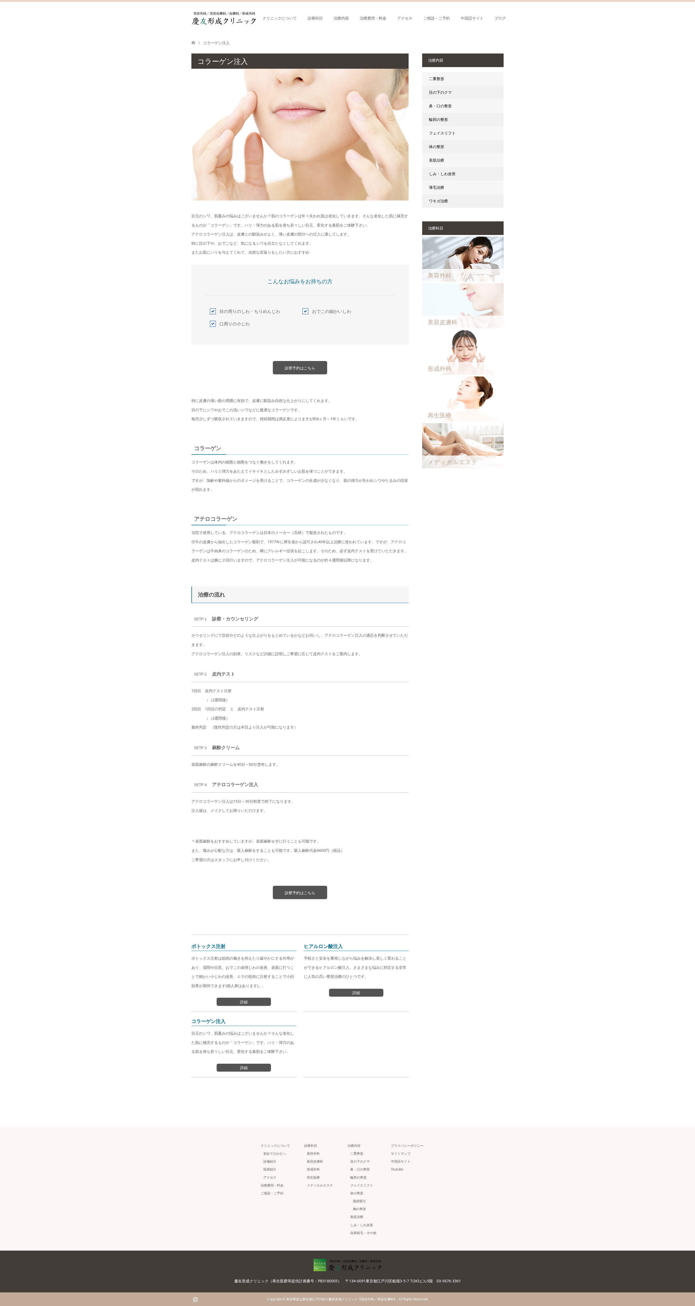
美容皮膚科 (315, 1161)
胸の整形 (359, 1209)
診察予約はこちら (300, 368)
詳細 (244, 1001)
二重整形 (436, 78)
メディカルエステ (320, 1185)
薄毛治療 (436, 187)
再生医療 (313, 1177)
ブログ (500, 18)
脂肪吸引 (359, 1201)
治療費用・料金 (373, 18)
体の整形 (436, 146)
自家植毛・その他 (363, 1232)
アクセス (404, 18)
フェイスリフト (442, 133)
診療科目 (315, 18)
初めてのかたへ (274, 1153)
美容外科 (313, 1153)
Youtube (397, 1169)
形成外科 (313, 1169)
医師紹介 (269, 1169)
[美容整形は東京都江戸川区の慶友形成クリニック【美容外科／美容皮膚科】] (255, 18)
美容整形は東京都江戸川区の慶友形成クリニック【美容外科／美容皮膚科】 (341, 1299)
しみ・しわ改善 (442, 173)
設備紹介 (269, 1161)
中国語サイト (472, 18)
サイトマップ (400, 1153)
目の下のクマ (440, 92)
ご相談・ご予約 (436, 18)
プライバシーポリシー (407, 1145)
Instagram (195, 1299)
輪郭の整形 (438, 119)
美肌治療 (436, 160)
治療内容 (341, 18)
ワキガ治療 (438, 200)
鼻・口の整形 (440, 105)
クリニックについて (280, 18)
